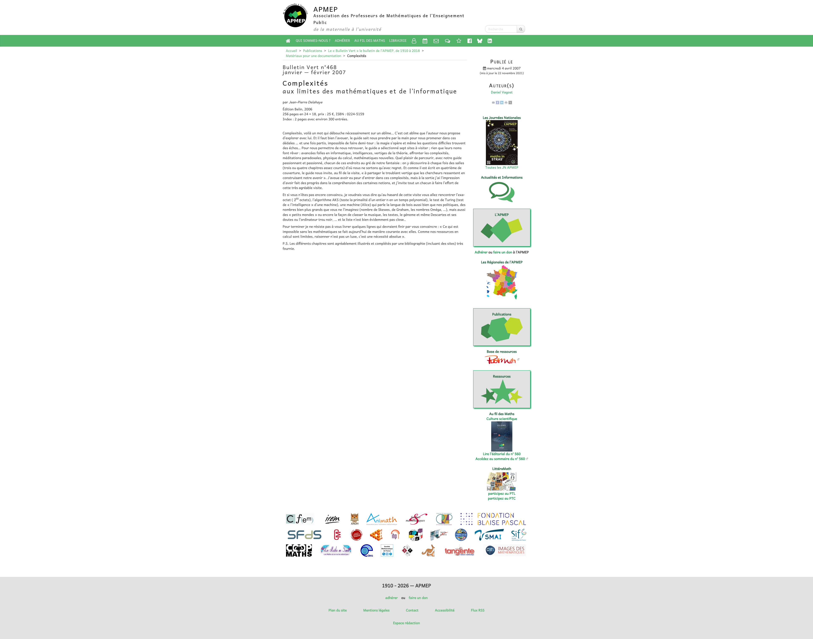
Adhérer (342, 40)
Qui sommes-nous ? (313, 40)
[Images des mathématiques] (504, 550)
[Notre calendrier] (424, 40)
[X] (510, 102)
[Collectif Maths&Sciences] (356, 535)
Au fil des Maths (369, 40)
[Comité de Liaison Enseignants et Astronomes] (367, 550)
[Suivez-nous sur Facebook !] (469, 40)
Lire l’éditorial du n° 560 (502, 454)
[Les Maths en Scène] (336, 550)
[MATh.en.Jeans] (439, 535)
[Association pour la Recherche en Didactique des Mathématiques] (354, 519)
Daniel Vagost (502, 92)
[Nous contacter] (436, 40)
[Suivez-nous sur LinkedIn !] (489, 40)
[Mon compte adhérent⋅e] (414, 40)
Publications (312, 50)
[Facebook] (497, 102)
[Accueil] (288, 40)
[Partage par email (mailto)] (493, 102)
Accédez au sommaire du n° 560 (500, 458)
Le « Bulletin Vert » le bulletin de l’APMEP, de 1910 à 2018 (374, 50)
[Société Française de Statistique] (305, 535)
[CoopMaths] (299, 550)
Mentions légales (376, 610)
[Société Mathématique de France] (387, 550)
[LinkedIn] (501, 102)
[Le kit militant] (458, 40)
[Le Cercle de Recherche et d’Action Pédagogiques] (444, 519)
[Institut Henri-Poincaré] (395, 535)
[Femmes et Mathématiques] (416, 519)
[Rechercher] (521, 29)
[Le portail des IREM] (332, 519)
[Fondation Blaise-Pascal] (493, 519)
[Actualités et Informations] (447, 40)
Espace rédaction (406, 623)
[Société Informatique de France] (519, 535)
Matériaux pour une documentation (313, 55)
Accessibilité (444, 610)
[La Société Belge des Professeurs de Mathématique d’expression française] (407, 550)
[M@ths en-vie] (461, 535)
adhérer (391, 597)
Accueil (291, 50)
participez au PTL (502, 493)
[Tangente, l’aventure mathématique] (459, 550)
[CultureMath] (337, 535)
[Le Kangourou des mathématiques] (428, 550)
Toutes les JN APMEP (501, 167)
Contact (412, 610)
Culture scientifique (502, 418)
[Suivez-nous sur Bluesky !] (479, 41)
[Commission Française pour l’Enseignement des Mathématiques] (300, 519)
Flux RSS (477, 610)
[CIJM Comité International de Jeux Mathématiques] (376, 535)
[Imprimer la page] (506, 102)
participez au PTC (502, 498)
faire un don (502, 252)
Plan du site (338, 610)
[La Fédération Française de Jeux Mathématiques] (416, 535)
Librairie (398, 40)
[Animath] (381, 519)
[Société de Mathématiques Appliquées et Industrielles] (489, 535)
